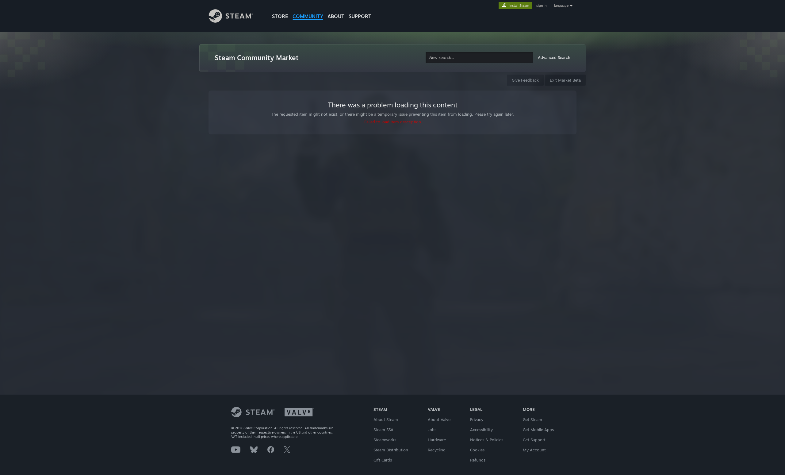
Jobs (432, 429)
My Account (534, 449)
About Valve (439, 419)
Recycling (437, 449)
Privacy (476, 419)
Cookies (477, 449)
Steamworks (384, 439)
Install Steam (519, 5)
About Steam (385, 419)
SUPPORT (360, 16)
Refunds (477, 460)
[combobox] (479, 57)
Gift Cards (382, 460)
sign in (541, 5)
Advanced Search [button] (554, 57)
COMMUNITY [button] (308, 16)
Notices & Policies (486, 439)
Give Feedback (525, 80)
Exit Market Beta (565, 80)
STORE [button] (280, 16)
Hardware (437, 439)
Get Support (534, 439)
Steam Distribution (390, 449)
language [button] (561, 5)
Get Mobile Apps (538, 429)
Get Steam (532, 419)
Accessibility (481, 429)
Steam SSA (383, 429)
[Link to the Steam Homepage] (235, 17)
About (335, 16)
